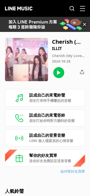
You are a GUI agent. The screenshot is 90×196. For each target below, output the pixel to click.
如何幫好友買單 (72, 171)
